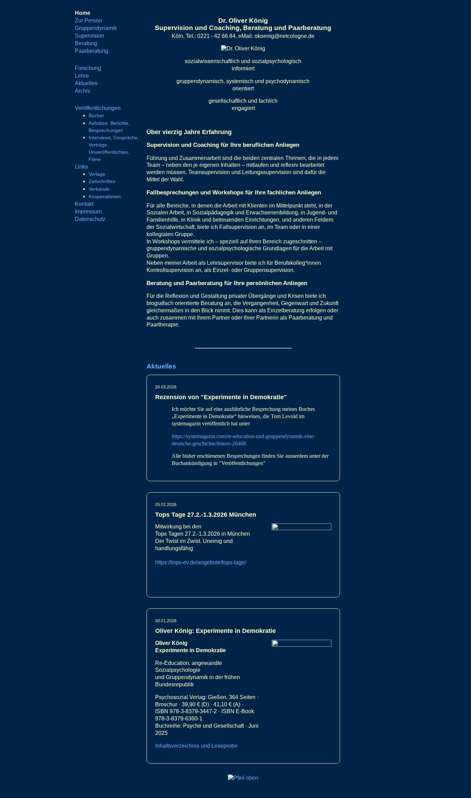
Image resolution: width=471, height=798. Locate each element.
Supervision (89, 36)
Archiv (82, 91)
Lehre (82, 76)
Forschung (88, 68)
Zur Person (88, 20)
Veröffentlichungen (98, 108)
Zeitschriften (102, 181)
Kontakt (84, 204)
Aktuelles (86, 83)
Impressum (88, 211)
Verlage (97, 174)
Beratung (86, 43)
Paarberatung (91, 51)
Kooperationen (105, 196)
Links (81, 167)
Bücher (96, 115)
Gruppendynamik (96, 28)
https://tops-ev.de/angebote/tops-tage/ (200, 562)
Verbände (99, 189)
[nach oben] (243, 778)
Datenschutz (90, 219)
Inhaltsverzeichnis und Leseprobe (196, 746)
